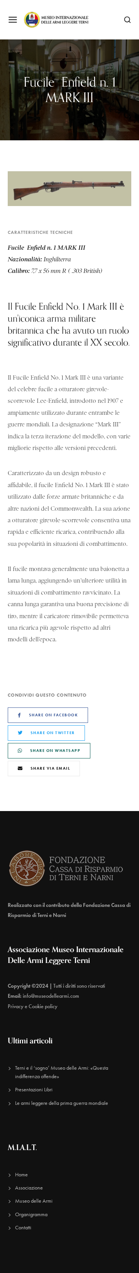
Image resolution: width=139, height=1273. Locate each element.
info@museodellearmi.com (51, 996)
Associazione (29, 1187)
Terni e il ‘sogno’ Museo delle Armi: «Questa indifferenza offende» (61, 1072)
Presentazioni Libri (34, 1089)
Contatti (23, 1227)
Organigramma (31, 1214)
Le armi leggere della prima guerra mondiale (61, 1103)
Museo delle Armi (34, 1201)
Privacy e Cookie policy (33, 1006)
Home (21, 1174)
